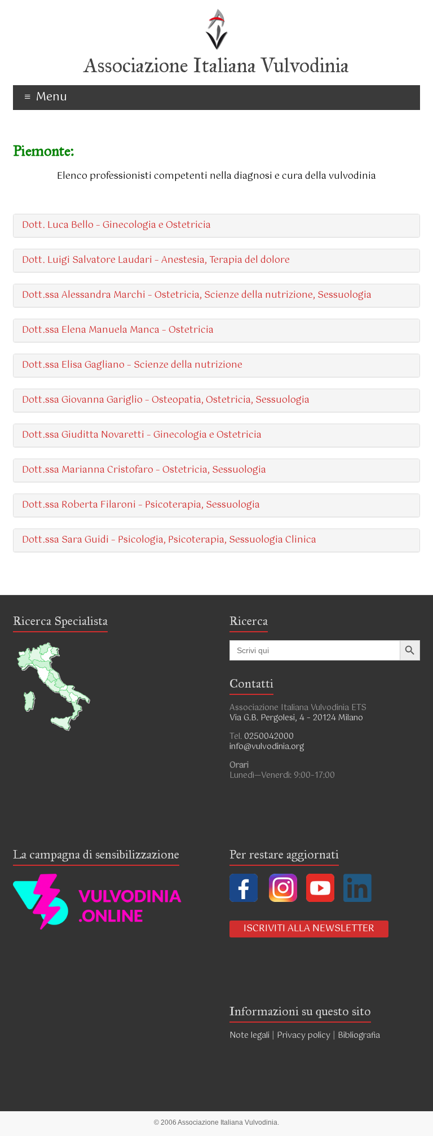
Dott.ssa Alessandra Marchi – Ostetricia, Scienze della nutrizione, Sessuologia (197, 295)
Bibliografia (360, 1035)
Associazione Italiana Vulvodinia (216, 65)
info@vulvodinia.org (266, 747)
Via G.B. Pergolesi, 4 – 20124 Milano (296, 718)
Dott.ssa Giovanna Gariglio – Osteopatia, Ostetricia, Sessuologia (166, 400)
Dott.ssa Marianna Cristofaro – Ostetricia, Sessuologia (144, 470)
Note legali (249, 1035)
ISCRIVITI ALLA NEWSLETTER (309, 928)
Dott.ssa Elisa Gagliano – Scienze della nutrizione (132, 365)
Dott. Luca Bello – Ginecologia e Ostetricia (116, 225)
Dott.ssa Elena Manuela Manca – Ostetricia (118, 330)
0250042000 (269, 736)
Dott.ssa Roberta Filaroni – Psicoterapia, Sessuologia (141, 505)
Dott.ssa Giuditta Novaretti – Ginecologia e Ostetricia (142, 435)
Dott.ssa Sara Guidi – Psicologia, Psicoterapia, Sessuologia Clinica (169, 540)
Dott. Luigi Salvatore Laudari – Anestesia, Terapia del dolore (156, 260)
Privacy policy (303, 1035)
